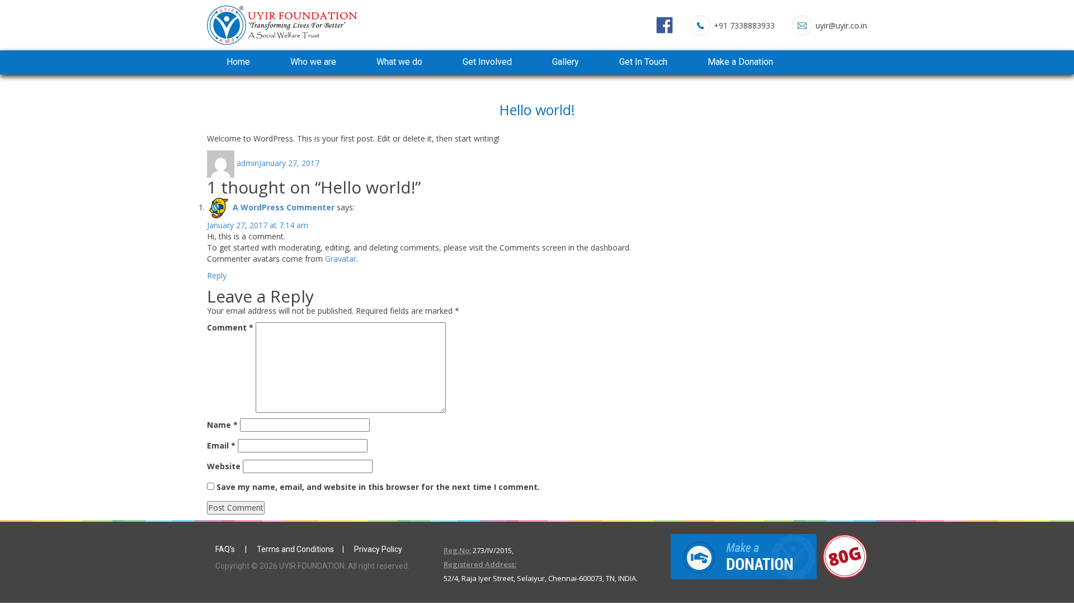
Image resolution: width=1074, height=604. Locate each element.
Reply (217, 275)
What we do (399, 61)
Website (224, 466)
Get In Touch (643, 61)
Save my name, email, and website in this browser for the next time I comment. (378, 487)
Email (221, 445)
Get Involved (487, 61)
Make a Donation (740, 61)
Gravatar (340, 258)
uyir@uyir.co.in (841, 25)
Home (238, 61)
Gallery (565, 61)
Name (222, 424)
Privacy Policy (378, 549)
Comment (230, 327)
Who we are (313, 61)
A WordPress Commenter (284, 207)
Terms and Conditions (295, 549)
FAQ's (226, 549)
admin (248, 163)
